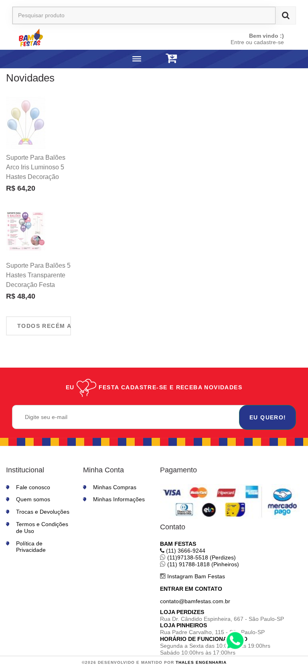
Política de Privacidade (31, 546)
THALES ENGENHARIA (201, 662)
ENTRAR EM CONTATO (191, 589)
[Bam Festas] (71, 37)
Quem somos (33, 499)
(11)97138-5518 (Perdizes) (201, 557)
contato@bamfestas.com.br (195, 601)
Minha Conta (103, 470)
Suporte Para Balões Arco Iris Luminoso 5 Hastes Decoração (35, 167)
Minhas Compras (114, 487)
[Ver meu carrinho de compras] (171, 58)
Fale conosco (33, 487)
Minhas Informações (119, 499)
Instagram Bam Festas (195, 576)
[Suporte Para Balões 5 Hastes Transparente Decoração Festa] (25, 231)
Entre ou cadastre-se (257, 42)
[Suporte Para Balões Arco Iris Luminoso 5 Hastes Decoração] (25, 123)
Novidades (30, 78)
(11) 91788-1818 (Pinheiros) (202, 564)
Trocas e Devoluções (42, 511)
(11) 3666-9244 (184, 550)
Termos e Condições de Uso (42, 527)
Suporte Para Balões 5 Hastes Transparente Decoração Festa (38, 275)
